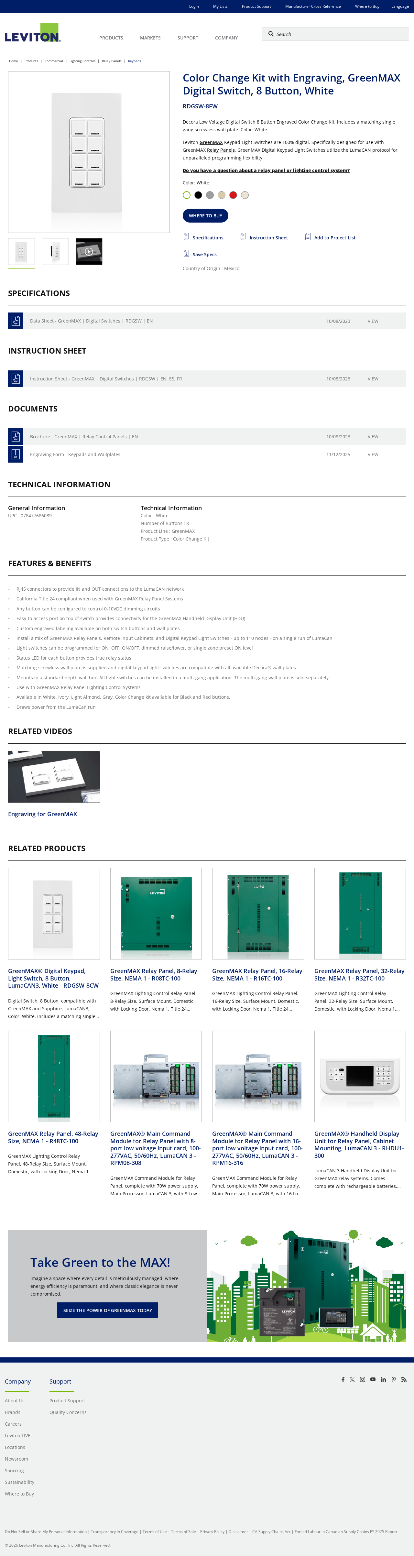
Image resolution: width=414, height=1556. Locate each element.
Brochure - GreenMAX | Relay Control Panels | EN (84, 436)
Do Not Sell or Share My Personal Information (46, 1531)
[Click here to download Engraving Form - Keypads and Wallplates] (15, 454)
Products (31, 61)
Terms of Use (155, 1531)
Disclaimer (238, 1531)
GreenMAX (211, 142)
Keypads (134, 61)
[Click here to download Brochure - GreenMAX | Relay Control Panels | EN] (15, 436)
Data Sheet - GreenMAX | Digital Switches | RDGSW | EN (91, 321)
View (373, 321)
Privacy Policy (212, 1531)
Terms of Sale (183, 1531)
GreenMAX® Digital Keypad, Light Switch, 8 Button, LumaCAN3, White (53, 978)
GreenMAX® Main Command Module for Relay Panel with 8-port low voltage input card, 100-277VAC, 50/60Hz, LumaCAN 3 (155, 1148)
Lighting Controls (82, 61)
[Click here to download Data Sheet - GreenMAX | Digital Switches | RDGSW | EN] (15, 320)
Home (13, 61)
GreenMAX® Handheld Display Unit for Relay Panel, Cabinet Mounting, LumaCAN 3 (359, 1144)
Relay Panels (112, 61)
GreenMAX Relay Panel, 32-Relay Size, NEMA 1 (359, 974)
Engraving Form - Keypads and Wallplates (75, 454)
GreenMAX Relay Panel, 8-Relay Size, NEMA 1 (153, 974)
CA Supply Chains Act (271, 1531)
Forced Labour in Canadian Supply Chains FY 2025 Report (346, 1531)
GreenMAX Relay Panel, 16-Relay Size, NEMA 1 (257, 974)
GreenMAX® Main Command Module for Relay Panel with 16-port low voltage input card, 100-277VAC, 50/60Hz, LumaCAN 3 (257, 1148)
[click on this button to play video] (89, 251)
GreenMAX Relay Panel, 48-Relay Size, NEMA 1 (53, 1137)
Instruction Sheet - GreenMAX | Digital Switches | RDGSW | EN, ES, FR (106, 379)
